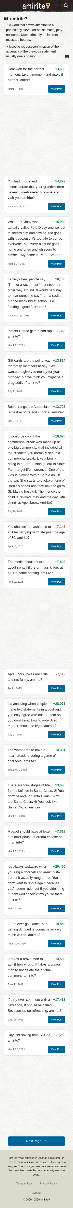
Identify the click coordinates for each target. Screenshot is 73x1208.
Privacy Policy (48, 1183)
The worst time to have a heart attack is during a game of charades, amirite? (32, 755)
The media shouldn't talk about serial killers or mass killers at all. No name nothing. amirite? (35, 567)
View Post (56, 89)
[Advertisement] (36, 135)
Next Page (33, 1141)
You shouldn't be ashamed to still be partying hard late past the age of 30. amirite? (36, 532)
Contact (36, 1192)
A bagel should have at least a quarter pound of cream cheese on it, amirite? (35, 837)
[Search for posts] (66, 6)
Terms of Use (24, 1183)
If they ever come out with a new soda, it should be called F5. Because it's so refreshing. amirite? (34, 1005)
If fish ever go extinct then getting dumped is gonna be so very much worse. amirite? (35, 929)
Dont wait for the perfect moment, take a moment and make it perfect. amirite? (35, 74)
